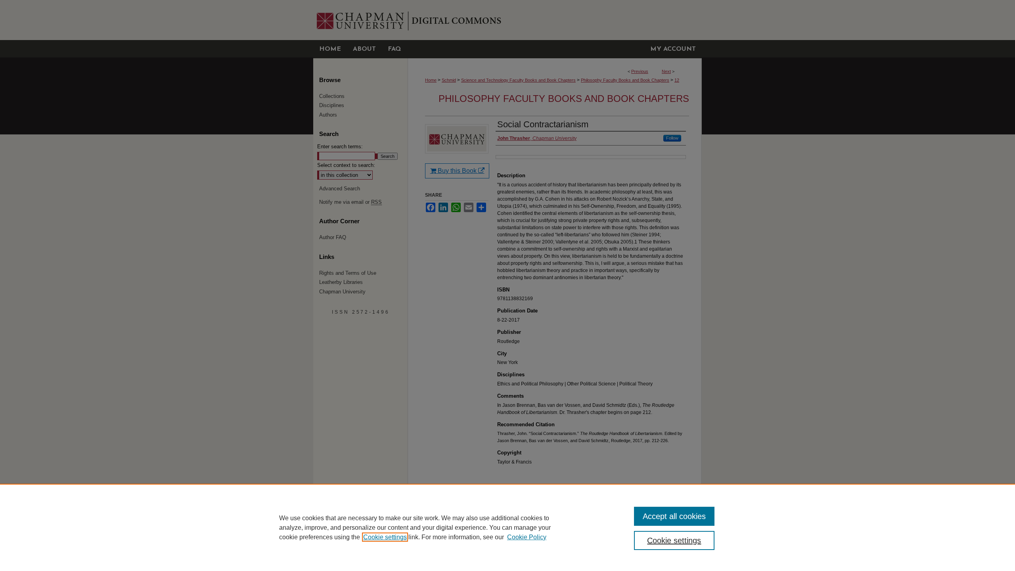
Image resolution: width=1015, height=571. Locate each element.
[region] (507, 527)
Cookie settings (385, 537)
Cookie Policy (526, 537)
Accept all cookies (674, 516)
